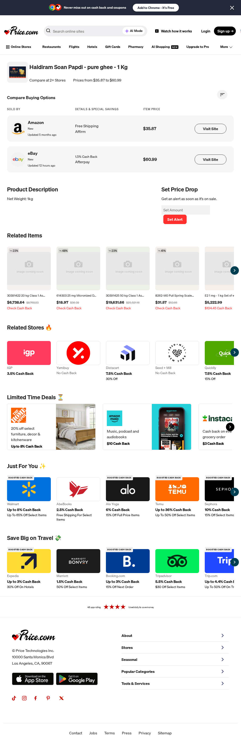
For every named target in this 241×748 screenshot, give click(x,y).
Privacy (145, 733)
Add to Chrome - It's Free (155, 7)
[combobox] (95, 31)
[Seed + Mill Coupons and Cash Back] (177, 361)
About (126, 635)
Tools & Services (135, 683)
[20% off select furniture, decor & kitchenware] (51, 427)
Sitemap (165, 733)
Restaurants (51, 46)
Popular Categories (138, 671)
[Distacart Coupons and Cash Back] (128, 361)
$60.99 (150, 159)
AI (136, 30)
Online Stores (21, 46)
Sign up (223, 31)
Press (127, 733)
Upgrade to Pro (197, 46)
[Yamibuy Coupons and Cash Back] (78, 361)
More (224, 46)
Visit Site (210, 129)
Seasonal (129, 659)
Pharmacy (135, 46)
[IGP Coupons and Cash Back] (29, 361)
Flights (74, 46)
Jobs (93, 733)
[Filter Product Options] (222, 94)
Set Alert (175, 219)
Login (205, 31)
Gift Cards (112, 46)
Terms (109, 733)
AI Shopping (161, 46)
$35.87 (149, 128)
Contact (75, 733)
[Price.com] (33, 645)
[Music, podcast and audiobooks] (147, 427)
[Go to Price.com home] (21, 31)
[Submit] (48, 32)
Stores (127, 647)
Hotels (92, 46)
